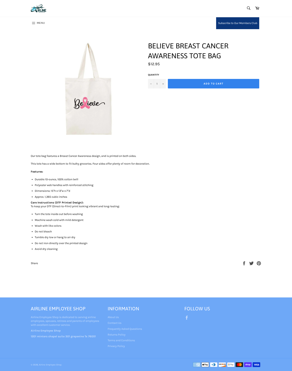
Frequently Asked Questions (125, 329)
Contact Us (114, 323)
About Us (113, 317)
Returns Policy (117, 334)
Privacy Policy (116, 346)
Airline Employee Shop (50, 364)
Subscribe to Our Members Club (237, 23)
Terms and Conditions (121, 340)
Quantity (153, 74)
